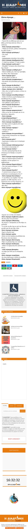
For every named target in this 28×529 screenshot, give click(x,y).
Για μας (5, 405)
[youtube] (24, 13)
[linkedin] (26, 13)
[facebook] (18, 13)
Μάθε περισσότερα (10, 528)
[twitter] (21, 13)
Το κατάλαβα (20, 528)
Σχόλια (11, 405)
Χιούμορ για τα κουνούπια (16, 326)
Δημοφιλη (19, 405)
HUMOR (8, 262)
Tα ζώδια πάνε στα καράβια (17, 316)
